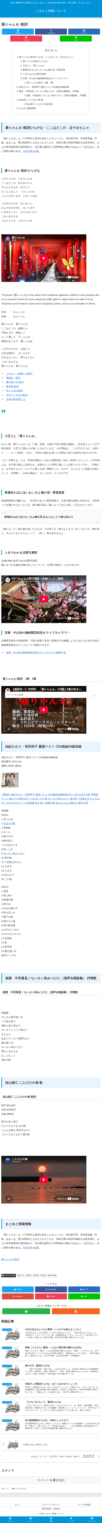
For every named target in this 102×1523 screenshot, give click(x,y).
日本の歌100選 (31, 151)
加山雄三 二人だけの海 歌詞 (39, 104)
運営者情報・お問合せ (51, 1509)
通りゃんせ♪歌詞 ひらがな (35, 61)
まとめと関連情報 (27, 108)
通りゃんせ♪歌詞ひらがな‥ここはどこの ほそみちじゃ (46, 57)
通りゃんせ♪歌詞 (10, 1259)
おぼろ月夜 (9, 823)
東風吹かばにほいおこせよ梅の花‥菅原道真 (44, 70)
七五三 (22, 1275)
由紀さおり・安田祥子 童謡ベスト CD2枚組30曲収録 (44, 87)
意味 (37, 1275)
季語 (30, 1275)
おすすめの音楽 (9, 1275)
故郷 (5, 891)
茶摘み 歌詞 (13, 378)
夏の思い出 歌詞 (15, 382)
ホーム (17, 1505)
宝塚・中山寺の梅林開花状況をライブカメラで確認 (33, 652)
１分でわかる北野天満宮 (34, 74)
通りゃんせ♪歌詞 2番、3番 (40, 82)
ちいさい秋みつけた (14, 853)
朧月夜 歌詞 (12, 386)
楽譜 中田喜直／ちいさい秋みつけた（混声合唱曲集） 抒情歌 (49, 91)
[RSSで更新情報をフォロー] (76, 1311)
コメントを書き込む (51, 1480)
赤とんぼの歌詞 (14, 390)
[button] (94, 695)
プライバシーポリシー (51, 1505)
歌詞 (44, 1275)
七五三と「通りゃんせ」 (34, 65)
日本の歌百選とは (15, 399)
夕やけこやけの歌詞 (17, 395)
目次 (47, 50)
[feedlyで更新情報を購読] (26, 1311)
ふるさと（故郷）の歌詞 (19, 373)
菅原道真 (53, 1275)
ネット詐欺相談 (84, 1505)
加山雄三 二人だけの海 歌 (31, 100)
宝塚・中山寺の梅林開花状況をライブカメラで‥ (46, 78)
